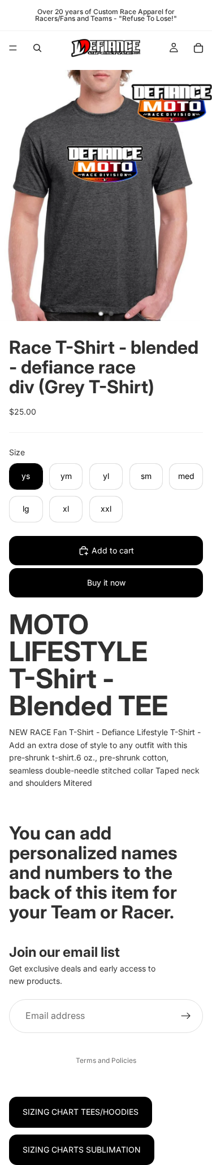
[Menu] (13, 48)
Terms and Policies (106, 1060)
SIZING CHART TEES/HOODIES (81, 1111)
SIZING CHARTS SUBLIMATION (82, 1149)
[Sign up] (186, 1016)
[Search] (37, 48)
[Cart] (198, 48)
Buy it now (106, 582)
